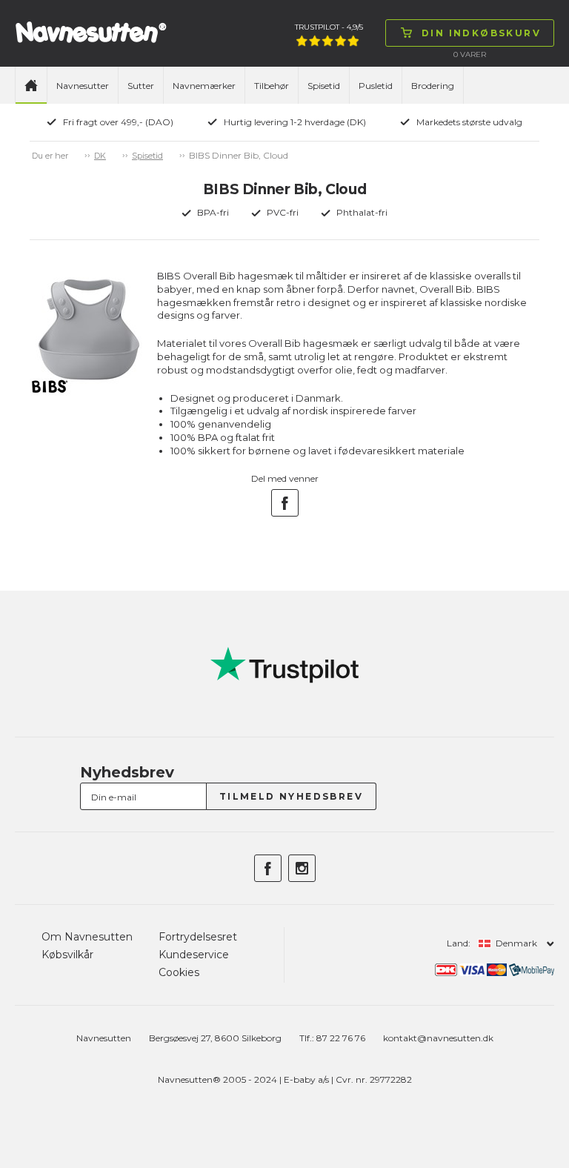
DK (100, 155)
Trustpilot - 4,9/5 (329, 27)
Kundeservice (194, 954)
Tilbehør (271, 85)
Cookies (179, 972)
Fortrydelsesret (198, 936)
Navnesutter (82, 85)
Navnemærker (204, 85)
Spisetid (323, 85)
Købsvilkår (67, 954)
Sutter (140, 85)
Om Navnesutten (87, 936)
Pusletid (376, 85)
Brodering (432, 85)
